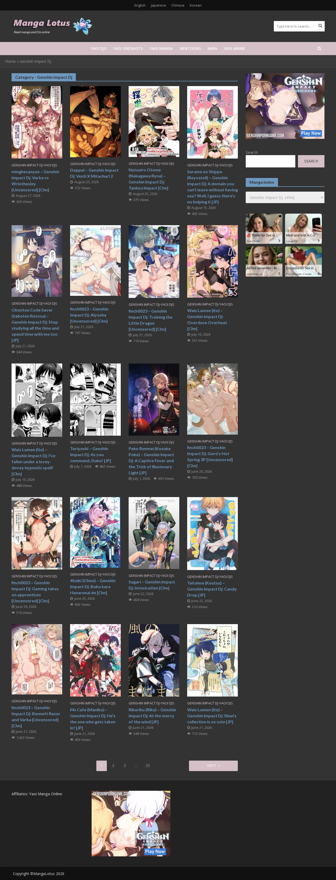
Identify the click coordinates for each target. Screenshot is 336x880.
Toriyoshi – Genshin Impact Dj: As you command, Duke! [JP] (90, 454)
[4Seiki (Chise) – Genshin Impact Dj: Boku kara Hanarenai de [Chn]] (95, 532)
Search (252, 152)
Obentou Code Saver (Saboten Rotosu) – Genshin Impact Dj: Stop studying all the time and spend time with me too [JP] (35, 324)
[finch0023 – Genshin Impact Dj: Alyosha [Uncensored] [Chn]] (95, 260)
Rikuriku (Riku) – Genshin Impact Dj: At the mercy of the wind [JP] (152, 715)
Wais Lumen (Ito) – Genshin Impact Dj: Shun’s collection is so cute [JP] (212, 715)
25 (148, 765)
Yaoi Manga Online (45, 793)
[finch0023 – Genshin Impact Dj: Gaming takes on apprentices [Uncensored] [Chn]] (37, 533)
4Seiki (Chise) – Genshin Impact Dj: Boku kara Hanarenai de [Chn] (93, 586)
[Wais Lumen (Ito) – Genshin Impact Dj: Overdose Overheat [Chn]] (212, 261)
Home (10, 61)
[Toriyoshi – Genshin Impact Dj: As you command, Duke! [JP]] (95, 399)
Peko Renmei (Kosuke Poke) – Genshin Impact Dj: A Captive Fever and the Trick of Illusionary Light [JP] (151, 460)
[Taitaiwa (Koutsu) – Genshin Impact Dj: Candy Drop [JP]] (212, 533)
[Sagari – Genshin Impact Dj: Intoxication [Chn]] (154, 532)
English (140, 5)
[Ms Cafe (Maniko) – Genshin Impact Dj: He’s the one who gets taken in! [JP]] (95, 660)
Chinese (178, 5)
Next (212, 765)
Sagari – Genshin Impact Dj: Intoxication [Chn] (152, 584)
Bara (212, 48)
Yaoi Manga (161, 48)
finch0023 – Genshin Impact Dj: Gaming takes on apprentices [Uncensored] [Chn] (35, 591)
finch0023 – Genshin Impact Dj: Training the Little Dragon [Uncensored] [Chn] (150, 319)
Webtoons (190, 48)
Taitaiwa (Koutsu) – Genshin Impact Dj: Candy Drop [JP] (212, 588)
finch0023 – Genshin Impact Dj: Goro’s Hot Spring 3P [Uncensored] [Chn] (210, 456)
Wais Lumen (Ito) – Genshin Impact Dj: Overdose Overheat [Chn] (207, 319)
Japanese (158, 5)
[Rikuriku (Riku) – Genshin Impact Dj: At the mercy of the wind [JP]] (154, 660)
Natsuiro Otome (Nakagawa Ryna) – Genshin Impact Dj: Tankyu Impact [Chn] (148, 178)
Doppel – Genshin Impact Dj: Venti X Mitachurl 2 (94, 172)
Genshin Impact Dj (27, 165)
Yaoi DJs (98, 48)
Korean (196, 5)
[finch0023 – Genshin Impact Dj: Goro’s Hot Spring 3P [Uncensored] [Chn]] (212, 399)
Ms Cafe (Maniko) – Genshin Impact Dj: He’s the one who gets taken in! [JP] (93, 718)
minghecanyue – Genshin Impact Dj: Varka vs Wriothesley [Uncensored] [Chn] (35, 180)
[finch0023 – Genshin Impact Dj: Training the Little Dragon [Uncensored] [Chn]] (154, 261)
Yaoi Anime (234, 48)
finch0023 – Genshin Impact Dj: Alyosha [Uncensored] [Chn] (89, 314)
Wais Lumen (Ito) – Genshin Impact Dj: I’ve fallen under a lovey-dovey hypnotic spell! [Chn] (33, 461)
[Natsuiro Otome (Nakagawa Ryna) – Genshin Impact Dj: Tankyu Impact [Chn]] (154, 121)
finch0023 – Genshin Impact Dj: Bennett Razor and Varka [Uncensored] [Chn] (36, 716)
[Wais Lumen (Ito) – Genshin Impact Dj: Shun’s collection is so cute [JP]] (212, 660)
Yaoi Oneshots (128, 48)
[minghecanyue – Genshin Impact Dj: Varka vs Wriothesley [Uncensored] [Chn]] (37, 122)
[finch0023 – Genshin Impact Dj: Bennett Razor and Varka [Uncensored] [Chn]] (37, 659)
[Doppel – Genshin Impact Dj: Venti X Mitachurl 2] (95, 121)
